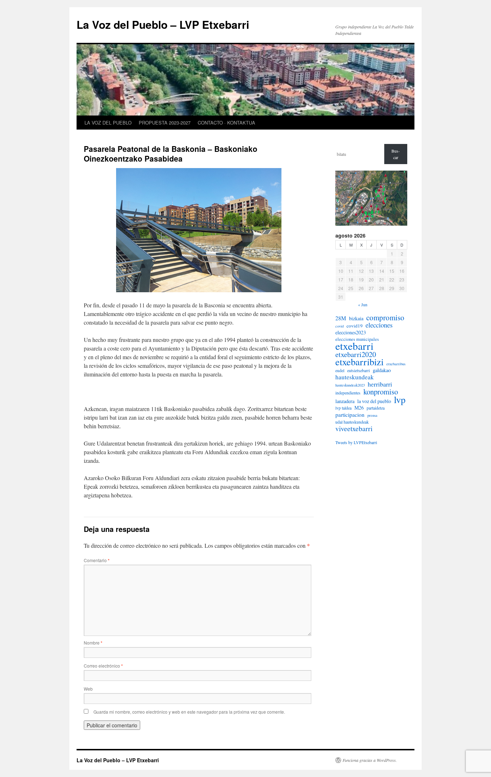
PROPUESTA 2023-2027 (165, 122)
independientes (348, 393)
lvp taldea (343, 408)
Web (88, 689)
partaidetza (376, 408)
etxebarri (354, 346)
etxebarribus (395, 363)
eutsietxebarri (358, 370)
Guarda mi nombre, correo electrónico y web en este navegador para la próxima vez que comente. (189, 712)
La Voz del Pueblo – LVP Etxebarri (163, 24)
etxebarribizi (359, 361)
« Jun (362, 304)
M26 (359, 408)
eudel (339, 370)
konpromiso (380, 391)
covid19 (355, 325)
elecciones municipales (357, 339)
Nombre (93, 643)
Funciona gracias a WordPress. (370, 760)
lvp (399, 399)
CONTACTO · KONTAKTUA (226, 122)
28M (340, 318)
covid (339, 326)
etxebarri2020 (355, 354)
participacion (349, 414)
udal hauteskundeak (352, 422)
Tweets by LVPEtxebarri (356, 442)
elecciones (379, 325)
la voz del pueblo (374, 401)
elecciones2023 (350, 332)
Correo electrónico (103, 666)
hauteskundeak (354, 377)
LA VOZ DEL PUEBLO (108, 122)
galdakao (382, 370)
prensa (372, 415)
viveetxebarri (353, 428)
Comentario (97, 560)
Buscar (395, 154)
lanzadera (344, 401)
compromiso (385, 317)
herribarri (380, 384)
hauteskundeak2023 (350, 385)
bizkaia (356, 318)
